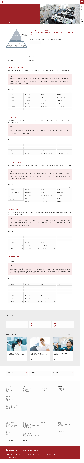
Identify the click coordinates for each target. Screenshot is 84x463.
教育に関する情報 (8, 401)
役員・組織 (7, 404)
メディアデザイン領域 (56, 56)
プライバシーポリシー (31, 454)
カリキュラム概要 (26, 391)
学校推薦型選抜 (60, 421)
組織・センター (71, 2)
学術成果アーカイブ (26, 421)
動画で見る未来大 (8, 408)
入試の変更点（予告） (61, 431)
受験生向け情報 (61, 417)
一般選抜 (59, 418)
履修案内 (7, 434)
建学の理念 (7, 391)
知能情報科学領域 (32, 60)
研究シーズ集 (25, 419)
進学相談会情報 (60, 425)
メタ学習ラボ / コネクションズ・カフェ (29, 393)
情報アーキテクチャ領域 (10, 56)
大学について (41, 2)
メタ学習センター (43, 418)
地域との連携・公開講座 (27, 428)
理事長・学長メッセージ (9, 390)
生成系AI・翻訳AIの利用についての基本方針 (13, 405)
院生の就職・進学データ (62, 389)
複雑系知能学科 (25, 389)
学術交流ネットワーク (9, 396)
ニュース (25, 440)
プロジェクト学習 (26, 392)
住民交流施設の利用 (9, 406)
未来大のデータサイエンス (10, 395)
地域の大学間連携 (8, 398)
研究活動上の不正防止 (26, 423)
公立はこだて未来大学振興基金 (10, 407)
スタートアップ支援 (26, 432)
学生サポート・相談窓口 (9, 427)
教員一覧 (24, 418)
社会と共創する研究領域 (9, 393)
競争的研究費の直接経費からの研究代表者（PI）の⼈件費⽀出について (31, 426)
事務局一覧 (7, 421)
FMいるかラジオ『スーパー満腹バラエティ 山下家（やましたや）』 (31, 436)
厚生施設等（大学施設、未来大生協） (12, 425)
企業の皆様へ (60, 390)
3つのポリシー (25, 390)
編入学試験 (60, 422)
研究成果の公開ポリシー (27, 424)
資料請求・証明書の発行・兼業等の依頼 (12, 412)
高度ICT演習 (8, 389)
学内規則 (7, 418)
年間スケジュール (8, 423)
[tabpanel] (17, 349)
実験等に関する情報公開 (27, 427)
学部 (46, 2)
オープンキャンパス (61, 426)
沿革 (6, 392)
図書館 (77, 2)
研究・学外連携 (65, 2)
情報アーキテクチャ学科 (27, 388)
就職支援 (54, 2)
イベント (42, 440)
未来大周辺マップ (8, 431)
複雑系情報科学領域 (9, 60)
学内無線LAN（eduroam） (10, 422)
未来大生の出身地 (61, 430)
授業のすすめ (8, 424)
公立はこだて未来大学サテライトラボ (12, 399)
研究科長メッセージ (34, 43)
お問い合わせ (15, 454)
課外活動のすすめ (8, 430)
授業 (6, 435)
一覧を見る (69, 334)
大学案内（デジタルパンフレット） (11, 409)
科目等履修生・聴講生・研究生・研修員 (64, 424)
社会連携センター (43, 419)
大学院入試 (60, 423)
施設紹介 (7, 388)
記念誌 (7, 410)
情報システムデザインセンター (45, 421)
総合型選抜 (60, 419)
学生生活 (59, 2)
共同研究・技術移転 (26, 429)
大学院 (50, 2)
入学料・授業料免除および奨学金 (11, 426)
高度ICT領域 (31, 56)
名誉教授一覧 (25, 422)
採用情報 (7, 413)
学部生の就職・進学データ (62, 388)
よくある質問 (60, 427)
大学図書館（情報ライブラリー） (12, 440)
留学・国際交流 (8, 432)
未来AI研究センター (44, 422)
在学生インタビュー (9, 433)
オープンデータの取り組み (27, 433)
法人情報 (7, 400)
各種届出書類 (8, 419)
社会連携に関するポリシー (27, 434)
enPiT (7, 397)
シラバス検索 (25, 395)
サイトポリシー (22, 454)
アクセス (8, 454)
